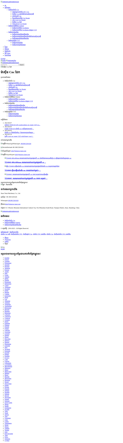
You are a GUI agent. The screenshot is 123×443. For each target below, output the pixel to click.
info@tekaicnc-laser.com (18, 151)
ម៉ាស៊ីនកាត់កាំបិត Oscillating (20, 28)
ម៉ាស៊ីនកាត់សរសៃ (13, 32)
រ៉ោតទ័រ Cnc (50, 234)
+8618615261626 (25, 143)
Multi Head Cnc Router (19, 24)
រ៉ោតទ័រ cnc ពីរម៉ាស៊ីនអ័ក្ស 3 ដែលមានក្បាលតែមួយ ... (19, 132)
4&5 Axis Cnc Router (19, 20)
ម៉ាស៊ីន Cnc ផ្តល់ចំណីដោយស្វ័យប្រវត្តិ (23, 14)
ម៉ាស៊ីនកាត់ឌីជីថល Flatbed (16, 26)
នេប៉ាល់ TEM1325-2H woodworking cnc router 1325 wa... (22, 125)
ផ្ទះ (5, 5)
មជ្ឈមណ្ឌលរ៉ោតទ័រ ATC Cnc (20, 12)
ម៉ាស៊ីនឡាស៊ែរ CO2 (14, 40)
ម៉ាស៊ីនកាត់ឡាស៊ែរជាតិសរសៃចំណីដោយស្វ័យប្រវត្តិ (26, 36)
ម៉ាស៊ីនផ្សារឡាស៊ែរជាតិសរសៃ (20, 38)
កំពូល (6, 244)
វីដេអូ (6, 47)
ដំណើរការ (7, 51)
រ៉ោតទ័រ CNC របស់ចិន (39, 234)
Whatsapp (8, 239)
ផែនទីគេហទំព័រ (14, 232)
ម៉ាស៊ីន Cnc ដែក (17, 22)
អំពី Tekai (7, 53)
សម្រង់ (3, 249)
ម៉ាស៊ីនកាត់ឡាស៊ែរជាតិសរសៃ (20, 34)
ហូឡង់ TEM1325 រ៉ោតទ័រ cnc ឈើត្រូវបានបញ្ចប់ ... (19, 129)
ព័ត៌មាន (7, 49)
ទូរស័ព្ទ (6, 241)
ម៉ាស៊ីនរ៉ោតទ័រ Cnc (13, 10)
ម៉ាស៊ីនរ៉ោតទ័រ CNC (16, 234)
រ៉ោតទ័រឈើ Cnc (16, 16)
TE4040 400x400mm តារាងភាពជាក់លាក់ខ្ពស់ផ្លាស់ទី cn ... (25, 162)
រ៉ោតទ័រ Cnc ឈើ (5, 234)
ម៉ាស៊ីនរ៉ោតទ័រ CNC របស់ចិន (62, 234)
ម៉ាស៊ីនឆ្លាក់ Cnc (27, 234)
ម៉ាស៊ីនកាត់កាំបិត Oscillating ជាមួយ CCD (24, 30)
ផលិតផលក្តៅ (4, 232)
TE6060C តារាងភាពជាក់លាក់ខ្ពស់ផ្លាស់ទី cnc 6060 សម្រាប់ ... (26, 178)
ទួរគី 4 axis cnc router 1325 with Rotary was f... (19, 136)
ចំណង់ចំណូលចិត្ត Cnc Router (21, 18)
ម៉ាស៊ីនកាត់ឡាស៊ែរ (17, 42)
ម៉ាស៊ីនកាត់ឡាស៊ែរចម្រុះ (19, 45)
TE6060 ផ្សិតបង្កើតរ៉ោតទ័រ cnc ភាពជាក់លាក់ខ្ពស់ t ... (23, 170)
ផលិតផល (7, 7)
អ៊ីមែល (6, 238)
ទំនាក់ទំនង (8, 55)
